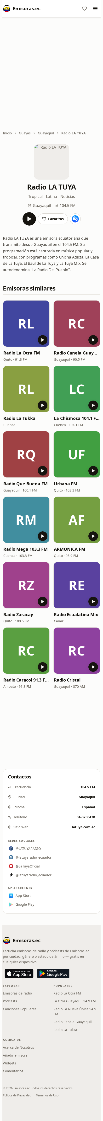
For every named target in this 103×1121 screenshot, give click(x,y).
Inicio (7, 133)
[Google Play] (53, 973)
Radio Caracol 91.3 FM (26, 680)
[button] (26, 323)
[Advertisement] (51, 74)
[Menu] (95, 8)
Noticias (67, 196)
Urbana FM (65, 483)
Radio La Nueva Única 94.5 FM (74, 1011)
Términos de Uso (47, 1095)
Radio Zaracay (18, 614)
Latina (51, 196)
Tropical (35, 196)
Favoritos (56, 219)
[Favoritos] (85, 9)
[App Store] (19, 973)
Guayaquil (46, 133)
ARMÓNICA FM (69, 549)
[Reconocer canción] (75, 218)
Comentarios (13, 1071)
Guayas (25, 133)
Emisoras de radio (17, 993)
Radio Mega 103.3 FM (25, 549)
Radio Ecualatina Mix (76, 614)
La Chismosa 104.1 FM (77, 418)
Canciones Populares (19, 1009)
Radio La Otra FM (21, 353)
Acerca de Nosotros (18, 1047)
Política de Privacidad (17, 1095)
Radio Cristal (67, 680)
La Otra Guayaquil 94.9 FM (74, 1001)
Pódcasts (10, 1001)
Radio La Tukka (19, 418)
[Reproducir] (29, 219)
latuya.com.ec (83, 827)
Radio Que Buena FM (25, 483)
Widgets (9, 1063)
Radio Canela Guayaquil (77, 353)
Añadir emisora (15, 1055)
